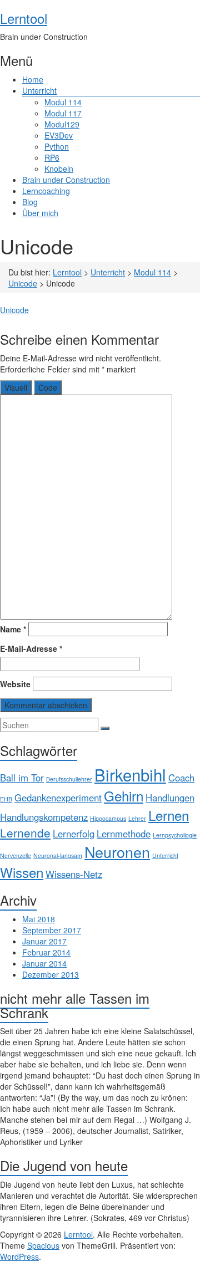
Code (47, 387)
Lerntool (23, 18)
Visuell (15, 387)
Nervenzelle (15, 855)
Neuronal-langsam (57, 855)
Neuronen (117, 851)
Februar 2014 (46, 952)
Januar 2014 (44, 963)
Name (13, 629)
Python (56, 146)
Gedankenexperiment (58, 797)
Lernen (168, 815)
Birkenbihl (130, 774)
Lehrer (137, 818)
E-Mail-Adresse (31, 648)
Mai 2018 (38, 918)
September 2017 (51, 930)
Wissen (21, 872)
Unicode (14, 309)
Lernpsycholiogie (175, 835)
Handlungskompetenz (44, 817)
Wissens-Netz (74, 874)
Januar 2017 (44, 941)
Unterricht (39, 90)
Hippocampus (108, 818)
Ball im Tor (22, 777)
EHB (6, 799)
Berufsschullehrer (69, 779)
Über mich (40, 212)
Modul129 (61, 124)
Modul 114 (63, 102)
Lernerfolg (73, 833)
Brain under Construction (66, 179)
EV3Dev (58, 135)
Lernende (25, 832)
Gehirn (123, 795)
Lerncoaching (46, 190)
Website (15, 683)
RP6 (51, 157)
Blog (30, 201)
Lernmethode (124, 833)
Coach (181, 777)
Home (32, 79)
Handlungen (170, 797)
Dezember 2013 (50, 974)
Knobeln (58, 168)
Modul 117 (63, 113)
